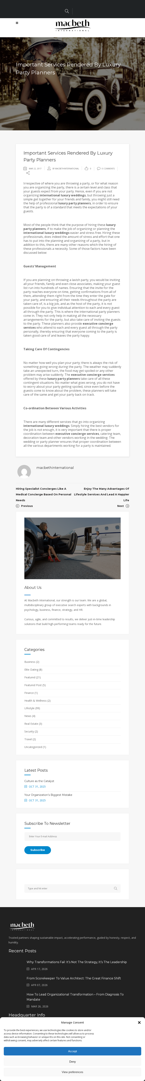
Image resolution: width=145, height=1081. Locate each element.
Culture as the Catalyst (39, 781)
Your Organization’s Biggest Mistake (48, 795)
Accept (72, 1051)
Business (29, 662)
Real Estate (31, 723)
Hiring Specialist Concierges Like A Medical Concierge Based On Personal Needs (43, 494)
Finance (29, 693)
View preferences (72, 1072)
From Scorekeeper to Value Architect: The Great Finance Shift (74, 978)
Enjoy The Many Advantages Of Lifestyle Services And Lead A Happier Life (101, 494)
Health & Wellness (35, 700)
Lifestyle (29, 708)
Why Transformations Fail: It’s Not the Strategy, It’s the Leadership (77, 962)
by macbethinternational (65, 168)
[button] (139, 1022)
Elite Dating (31, 669)
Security (29, 731)
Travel (28, 739)
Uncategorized (33, 747)
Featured (29, 677)
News (27, 716)
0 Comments (108, 168)
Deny (72, 1061)
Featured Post (33, 685)
